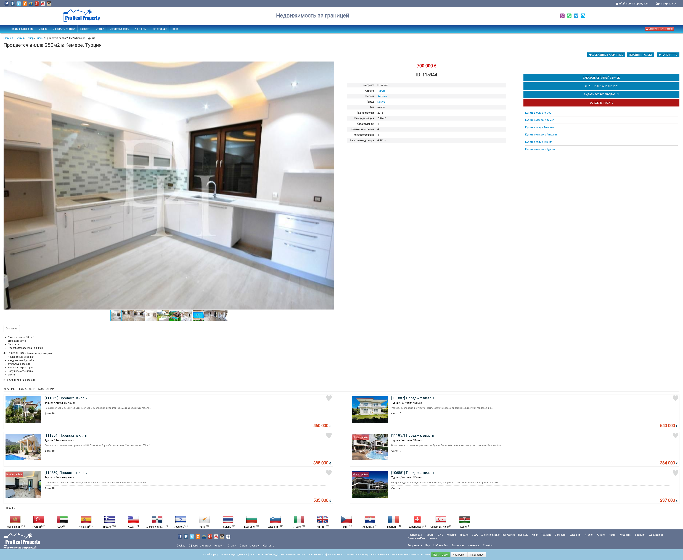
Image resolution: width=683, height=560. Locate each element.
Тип (372, 107)
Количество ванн (364, 134)
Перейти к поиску (640, 54)
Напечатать (669, 54)
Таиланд (226, 526)
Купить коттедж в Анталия (541, 134)
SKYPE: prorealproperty (601, 86)
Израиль (179, 526)
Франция (391, 526)
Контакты (140, 28)
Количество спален (362, 129)
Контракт (368, 85)
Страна (369, 90)
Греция (107, 526)
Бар (427, 545)
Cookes (43, 28)
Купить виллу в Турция (538, 141)
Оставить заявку (119, 28)
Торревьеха (415, 545)
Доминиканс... (154, 526)
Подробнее (477, 554)
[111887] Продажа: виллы (412, 398)
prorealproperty (667, 3)
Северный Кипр (439, 526)
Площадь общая (364, 118)
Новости (85, 28)
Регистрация (159, 28)
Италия (297, 526)
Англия (321, 526)
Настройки (459, 554)
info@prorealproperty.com (633, 3)
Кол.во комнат (365, 123)
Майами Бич (440, 545)
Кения (463, 526)
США (131, 526)
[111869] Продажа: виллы (66, 398)
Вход (175, 28)
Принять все (440, 554)
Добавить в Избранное (607, 54)
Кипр (202, 526)
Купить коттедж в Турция (540, 149)
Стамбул (488, 545)
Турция (36, 526)
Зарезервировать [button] (601, 102)
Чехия (344, 526)
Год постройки (365, 112)
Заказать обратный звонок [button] (660, 29)
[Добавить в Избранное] (329, 398)
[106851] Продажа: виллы (412, 473)
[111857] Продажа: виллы (412, 435)
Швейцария (416, 526)
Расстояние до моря (362, 140)
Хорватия (368, 526)
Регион (370, 96)
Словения (273, 526)
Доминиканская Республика (498, 534)
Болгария (249, 526)
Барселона (458, 545)
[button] (331, 65)
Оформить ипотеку (64, 28)
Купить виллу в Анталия (539, 127)
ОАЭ (60, 526)
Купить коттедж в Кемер (539, 120)
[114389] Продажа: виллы (66, 473)
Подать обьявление (21, 28)
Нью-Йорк (474, 545)
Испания (84, 526)
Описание (11, 328)
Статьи (100, 28)
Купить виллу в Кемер (538, 112)
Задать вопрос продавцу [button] (601, 94)
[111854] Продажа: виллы (66, 435)
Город (370, 101)
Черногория (13, 526)
